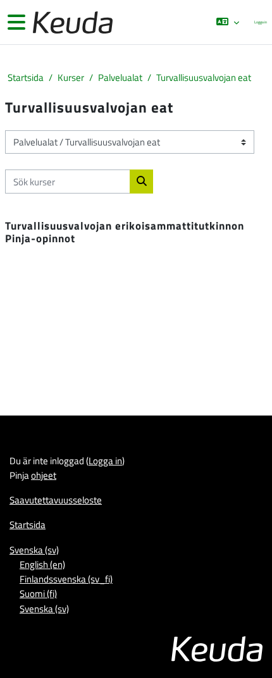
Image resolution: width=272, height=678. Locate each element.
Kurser (71, 77)
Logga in (260, 22)
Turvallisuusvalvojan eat (203, 77)
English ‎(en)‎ (42, 564)
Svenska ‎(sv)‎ (34, 549)
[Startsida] (71, 22)
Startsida (26, 77)
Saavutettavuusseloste (55, 499)
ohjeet (43, 475)
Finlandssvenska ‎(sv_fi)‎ (66, 578)
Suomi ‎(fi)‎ (38, 593)
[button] (227, 22)
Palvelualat (120, 77)
